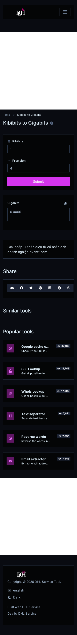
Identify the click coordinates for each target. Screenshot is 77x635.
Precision (18, 160)
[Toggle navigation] (65, 12)
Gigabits (13, 203)
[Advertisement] (38, 71)
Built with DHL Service (23, 607)
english (18, 590)
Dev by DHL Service (22, 613)
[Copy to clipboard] (65, 203)
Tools (6, 114)
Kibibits (17, 141)
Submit (38, 181)
